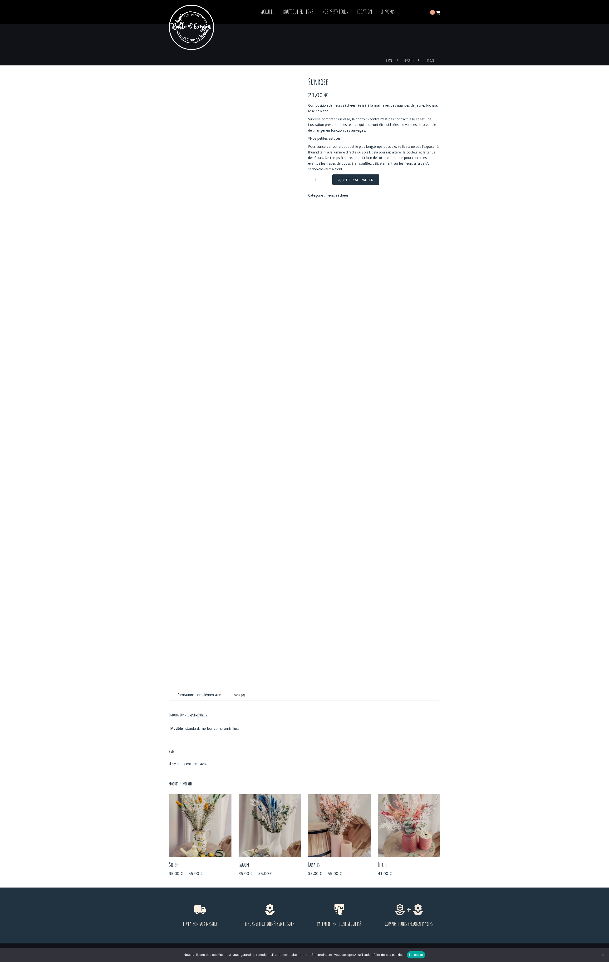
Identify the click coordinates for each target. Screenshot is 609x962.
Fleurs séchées (337, 195)
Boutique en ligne (298, 11)
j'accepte (416, 955)
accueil (267, 11)
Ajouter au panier (355, 179)
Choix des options (200, 826)
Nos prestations (335, 11)
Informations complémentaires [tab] (198, 694)
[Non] (603, 954)
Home (389, 60)
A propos (388, 11)
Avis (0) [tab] (239, 694)
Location (364, 11)
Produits (408, 60)
